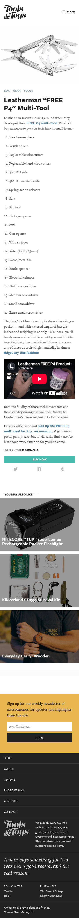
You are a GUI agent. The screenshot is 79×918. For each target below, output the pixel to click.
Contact (10, 812)
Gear (17, 90)
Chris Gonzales (28, 450)
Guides (9, 769)
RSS (6, 895)
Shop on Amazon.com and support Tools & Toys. (53, 843)
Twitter (9, 891)
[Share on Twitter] (15, 469)
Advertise (11, 801)
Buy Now (40, 459)
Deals (8, 758)
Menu (68, 12)
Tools (28, 90)
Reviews (9, 779)
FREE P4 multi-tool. (42, 123)
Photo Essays (14, 790)
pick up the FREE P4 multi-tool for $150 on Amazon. (36, 428)
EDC (7, 90)
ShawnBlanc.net (51, 895)
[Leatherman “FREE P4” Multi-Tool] (39, 55)
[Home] (15, 12)
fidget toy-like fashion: (21, 352)
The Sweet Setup (51, 891)
